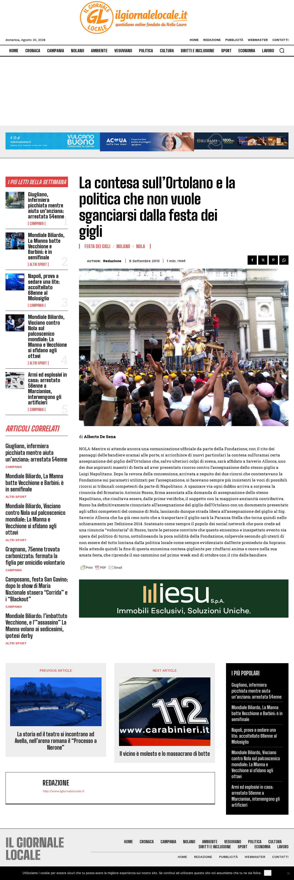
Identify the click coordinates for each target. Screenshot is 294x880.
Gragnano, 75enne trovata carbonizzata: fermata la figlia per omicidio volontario (35, 556)
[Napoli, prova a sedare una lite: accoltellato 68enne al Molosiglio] (15, 281)
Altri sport (38, 264)
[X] (262, 260)
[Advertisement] (147, 91)
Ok (268, 873)
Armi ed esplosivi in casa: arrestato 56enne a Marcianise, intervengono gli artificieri (47, 389)
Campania (37, 223)
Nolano (123, 246)
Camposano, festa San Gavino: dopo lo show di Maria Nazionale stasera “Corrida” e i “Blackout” (37, 589)
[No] (288, 873)
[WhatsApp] (283, 260)
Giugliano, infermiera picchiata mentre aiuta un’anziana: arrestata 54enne (46, 205)
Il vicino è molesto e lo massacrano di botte (165, 754)
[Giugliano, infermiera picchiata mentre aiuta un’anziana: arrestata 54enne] (15, 200)
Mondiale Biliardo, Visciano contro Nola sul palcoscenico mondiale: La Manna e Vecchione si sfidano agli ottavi (47, 336)
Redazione (112, 261)
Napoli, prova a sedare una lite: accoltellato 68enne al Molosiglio (44, 287)
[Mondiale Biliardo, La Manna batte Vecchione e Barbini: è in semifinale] (15, 240)
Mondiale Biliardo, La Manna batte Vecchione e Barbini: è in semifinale (46, 246)
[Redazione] (83, 261)
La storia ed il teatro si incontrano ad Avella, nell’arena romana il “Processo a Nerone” (56, 741)
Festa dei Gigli (97, 246)
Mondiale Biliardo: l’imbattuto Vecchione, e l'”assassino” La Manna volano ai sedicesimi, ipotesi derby (36, 626)
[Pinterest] (273, 260)
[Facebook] (252, 260)
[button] (281, 50)
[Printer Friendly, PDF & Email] (101, 570)
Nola (140, 246)
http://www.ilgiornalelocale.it (63, 791)
